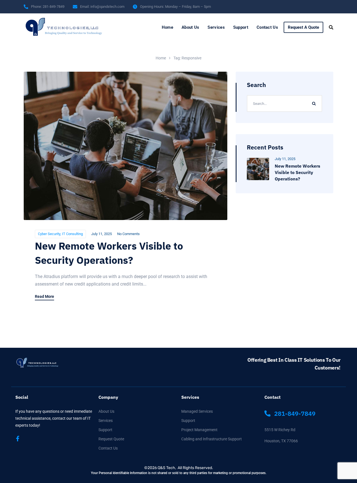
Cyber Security (49, 234)
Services (216, 27)
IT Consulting (72, 234)
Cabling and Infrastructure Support (211, 439)
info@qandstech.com (107, 6)
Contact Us (267, 27)
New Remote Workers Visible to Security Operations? (297, 172)
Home (167, 27)
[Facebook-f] (17, 438)
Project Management (199, 430)
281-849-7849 (53, 6)
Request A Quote (303, 27)
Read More (44, 296)
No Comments (128, 234)
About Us (190, 27)
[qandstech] (46, 27)
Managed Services (197, 411)
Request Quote (111, 439)
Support (240, 27)
